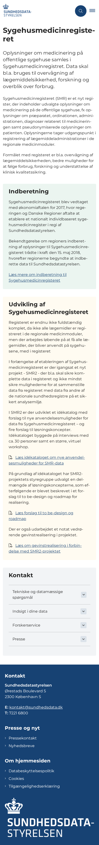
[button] (94, 11)
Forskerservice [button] (26, 625)
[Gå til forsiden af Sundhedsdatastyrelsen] (36, 11)
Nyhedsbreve (22, 746)
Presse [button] (18, 639)
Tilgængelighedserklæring (34, 786)
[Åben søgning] (81, 11)
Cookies (16, 778)
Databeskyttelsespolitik (31, 771)
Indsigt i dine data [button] (29, 611)
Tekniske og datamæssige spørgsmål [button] (37, 594)
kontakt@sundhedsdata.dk (36, 707)
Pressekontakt (23, 738)
